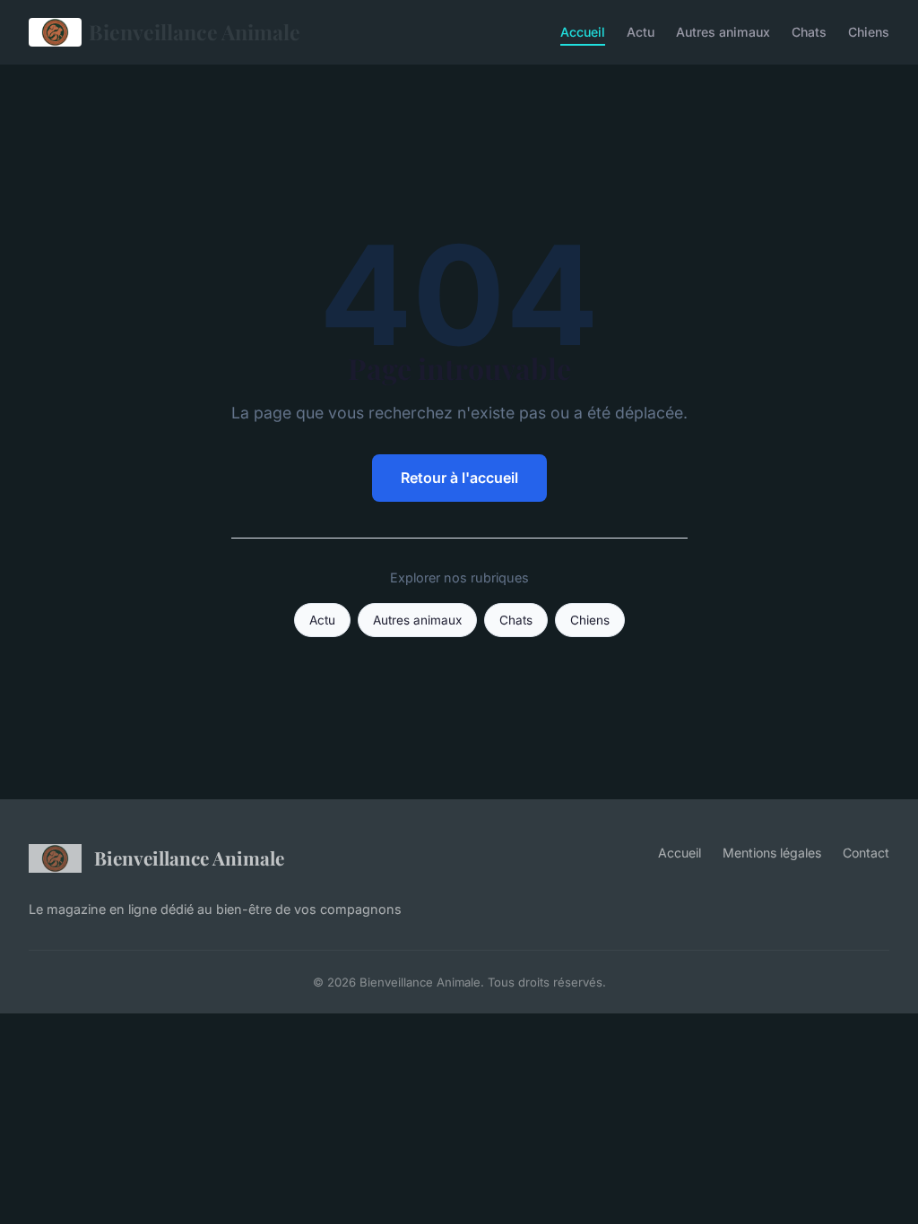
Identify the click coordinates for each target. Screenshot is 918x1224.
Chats (809, 31)
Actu (640, 31)
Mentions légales (772, 852)
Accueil (582, 31)
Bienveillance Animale (194, 32)
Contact (866, 852)
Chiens (868, 31)
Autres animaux (723, 31)
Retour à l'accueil (459, 478)
